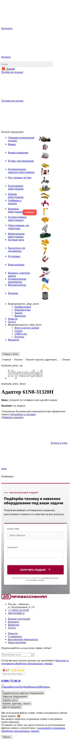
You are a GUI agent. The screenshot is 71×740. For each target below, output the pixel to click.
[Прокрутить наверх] (2, 684)
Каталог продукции (19, 618)
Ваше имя (13, 529)
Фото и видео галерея (27, 327)
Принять (7, 737)
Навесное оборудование (15, 696)
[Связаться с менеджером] (2, 690)
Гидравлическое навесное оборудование (23, 693)
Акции (18, 312)
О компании (15, 636)
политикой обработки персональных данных (42, 579)
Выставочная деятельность (23, 639)
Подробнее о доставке (23, 414)
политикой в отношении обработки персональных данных (33, 729)
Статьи (18, 330)
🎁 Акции (8, 68)
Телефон (12, 547)
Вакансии (20, 315)
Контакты (13, 339)
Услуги (12, 321)
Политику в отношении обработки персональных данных (35, 662)
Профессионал (23, 306)
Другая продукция (12, 707)
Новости (13, 318)
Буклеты (19, 336)
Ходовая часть (10, 700)
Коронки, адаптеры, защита (16, 703)
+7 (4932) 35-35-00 (18, 610)
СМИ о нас (21, 333)
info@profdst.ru (16, 613)
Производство (23, 309)
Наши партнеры (17, 642)
